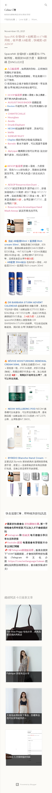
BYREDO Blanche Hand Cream (25, 458)
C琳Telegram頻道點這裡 (20, 550)
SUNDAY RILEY (16, 136)
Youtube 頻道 (15, 542)
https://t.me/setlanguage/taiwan (26, 561)
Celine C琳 (10, 9)
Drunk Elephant (16, 124)
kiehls (11, 132)
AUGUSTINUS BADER (19, 102)
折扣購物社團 (32, 523)
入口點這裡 (13, 68)
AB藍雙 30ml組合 (16, 262)
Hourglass (13, 117)
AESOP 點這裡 (14, 95)
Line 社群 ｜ (24, 19)
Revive (11, 106)
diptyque (13, 151)
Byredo (12, 143)
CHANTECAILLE (17, 113)
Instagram (13, 535)
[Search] (46, 4)
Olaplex (11, 139)
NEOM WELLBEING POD (21, 409)
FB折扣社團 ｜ (10, 19)
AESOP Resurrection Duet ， (24, 184)
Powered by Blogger (28, 784)
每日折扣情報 (17, 580)
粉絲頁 (26, 535)
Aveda (11, 121)
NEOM (11, 128)
